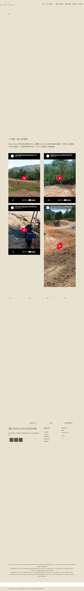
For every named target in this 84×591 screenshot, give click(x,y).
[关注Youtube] (21, 440)
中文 (43, 4)
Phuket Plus (65, 432)
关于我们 (50, 4)
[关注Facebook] (11, 440)
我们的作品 (59, 4)
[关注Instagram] (16, 440)
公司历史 (46, 434)
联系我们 (68, 4)
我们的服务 (47, 437)
